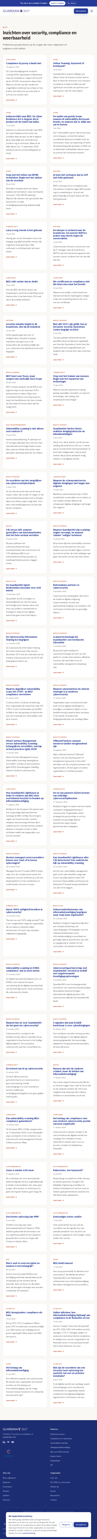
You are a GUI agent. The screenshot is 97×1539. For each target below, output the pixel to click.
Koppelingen (55, 1460)
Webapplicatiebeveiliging (60, 1447)
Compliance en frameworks (61, 1438)
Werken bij (54, 1487)
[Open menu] (91, 11)
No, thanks (72, 3)
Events (53, 1491)
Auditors (6, 1495)
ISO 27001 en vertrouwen (60, 1482)
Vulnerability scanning (59, 1443)
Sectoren (6, 1500)
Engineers (6, 1482)
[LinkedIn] (4, 1442)
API (51, 1465)
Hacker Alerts (55, 1456)
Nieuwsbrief (55, 1495)
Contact (53, 1500)
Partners (6, 1491)
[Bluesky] (8, 1442)
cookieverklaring (28, 1533)
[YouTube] (12, 1442)
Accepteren (81, 1524)
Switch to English (57, 3)
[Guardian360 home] (16, 11)
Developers (7, 1487)
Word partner (81, 11)
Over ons (54, 1478)
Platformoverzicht (57, 1434)
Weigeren (66, 1524)
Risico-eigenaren (9, 1478)
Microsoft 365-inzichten (59, 1452)
